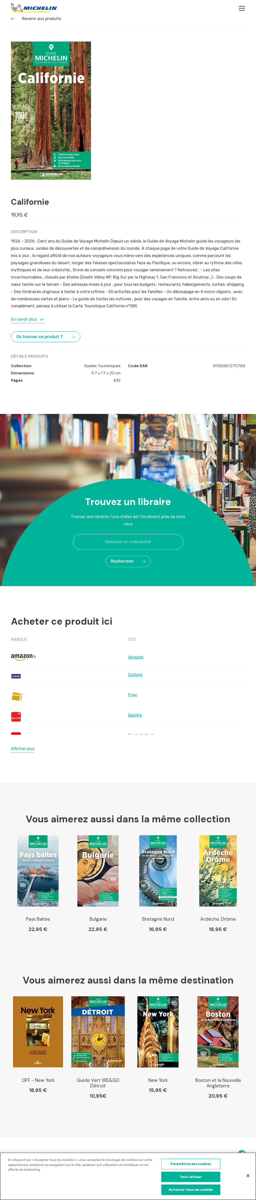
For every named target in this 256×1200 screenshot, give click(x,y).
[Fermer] (248, 1175)
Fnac (132, 694)
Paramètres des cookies (190, 1164)
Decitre (135, 715)
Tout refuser (191, 1177)
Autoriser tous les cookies (191, 1189)
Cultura (135, 674)
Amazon (136, 657)
